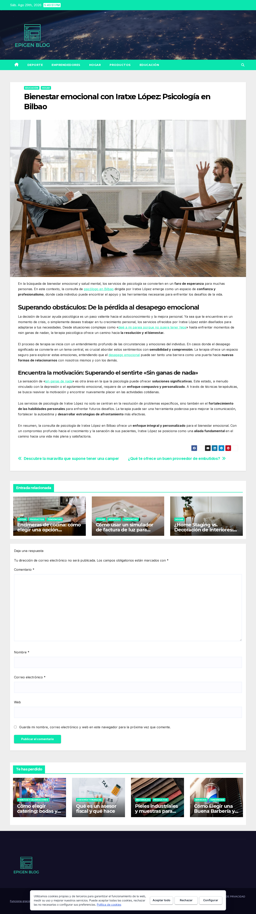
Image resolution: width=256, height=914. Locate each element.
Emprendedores (66, 65)
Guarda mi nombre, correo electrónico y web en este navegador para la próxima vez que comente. (95, 727)
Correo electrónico (30, 677)
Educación (149, 65)
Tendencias (55, 519)
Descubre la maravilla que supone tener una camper (71, 458)
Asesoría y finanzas (89, 800)
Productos (120, 65)
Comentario (24, 570)
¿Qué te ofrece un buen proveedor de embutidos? (174, 458)
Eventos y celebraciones (33, 800)
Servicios (114, 519)
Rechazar (186, 900)
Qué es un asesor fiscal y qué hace (96, 808)
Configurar (210, 900)
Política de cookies (109, 904)
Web (17, 702)
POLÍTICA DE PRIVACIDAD (229, 896)
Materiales (143, 800)
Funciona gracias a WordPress (29, 901)
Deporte (35, 65)
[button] (242, 65)
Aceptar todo (161, 900)
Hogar (95, 65)
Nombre (21, 652)
